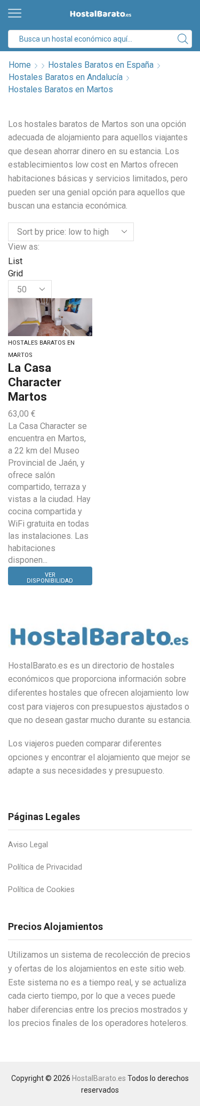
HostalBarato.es (99, 1078)
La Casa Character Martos (34, 382)
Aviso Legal (28, 844)
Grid (15, 273)
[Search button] (182, 38)
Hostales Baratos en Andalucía (66, 77)
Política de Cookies (41, 889)
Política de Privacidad (45, 867)
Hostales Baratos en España (101, 65)
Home (20, 65)
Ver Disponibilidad (50, 577)
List (15, 261)
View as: (23, 247)
